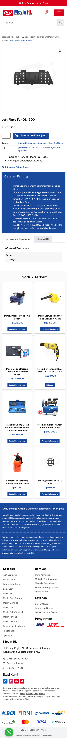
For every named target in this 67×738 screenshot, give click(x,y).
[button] (59, 12)
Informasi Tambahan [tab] (18, 239)
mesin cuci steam (36, 148)
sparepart (22, 150)
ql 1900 (56, 148)
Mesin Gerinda (10, 602)
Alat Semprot (10, 574)
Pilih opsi (49, 385)
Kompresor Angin (11, 584)
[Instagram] (11, 681)
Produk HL (17, 36)
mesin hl (48, 148)
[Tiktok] (22, 681)
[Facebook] (5, 681)
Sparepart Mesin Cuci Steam (51, 143)
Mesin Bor (8, 593)
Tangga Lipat (10, 630)
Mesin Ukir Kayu (11, 621)
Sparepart (30, 36)
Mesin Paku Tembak (13, 612)
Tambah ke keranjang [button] (17, 329)
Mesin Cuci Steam (12, 598)
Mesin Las (8, 607)
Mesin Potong (10, 616)
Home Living (9, 579)
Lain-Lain (8, 588)
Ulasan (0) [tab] (43, 239)
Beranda (6, 36)
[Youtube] (16, 681)
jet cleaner (23, 148)
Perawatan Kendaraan (14, 626)
